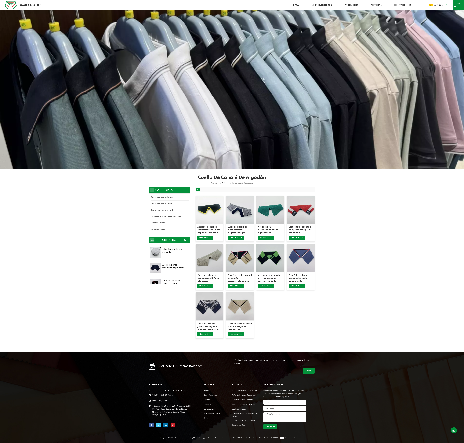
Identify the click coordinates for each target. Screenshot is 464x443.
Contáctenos (402, 5)
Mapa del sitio (243, 438)
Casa (296, 5)
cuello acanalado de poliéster (244, 420)
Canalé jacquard (158, 229)
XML (254, 438)
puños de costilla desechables (244, 390)
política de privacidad (269, 438)
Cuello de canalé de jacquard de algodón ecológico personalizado (208, 326)
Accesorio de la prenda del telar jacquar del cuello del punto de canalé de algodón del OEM (269, 278)
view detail (203, 237)
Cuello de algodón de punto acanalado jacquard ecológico (237, 230)
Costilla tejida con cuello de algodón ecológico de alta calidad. (300, 230)
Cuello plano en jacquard (162, 210)
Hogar (206, 390)
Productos (351, 5)
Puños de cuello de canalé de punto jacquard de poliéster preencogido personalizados (172, 282)
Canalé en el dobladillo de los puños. (167, 216)
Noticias (376, 5)
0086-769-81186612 (164, 395)
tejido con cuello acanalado (243, 404)
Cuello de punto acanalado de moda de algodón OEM (269, 230)
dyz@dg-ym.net (164, 401)
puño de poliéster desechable (244, 395)
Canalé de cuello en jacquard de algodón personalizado (298, 278)
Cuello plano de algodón (161, 204)
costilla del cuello (239, 425)
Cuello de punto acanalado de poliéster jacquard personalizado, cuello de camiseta (173, 266)
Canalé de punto (158, 223)
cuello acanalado (239, 409)
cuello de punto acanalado (243, 400)
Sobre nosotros (321, 5)
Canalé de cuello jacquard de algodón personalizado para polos (240, 278)
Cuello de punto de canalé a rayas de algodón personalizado (240, 326)
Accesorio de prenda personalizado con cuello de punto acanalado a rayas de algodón (208, 230)
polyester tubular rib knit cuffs (172, 250)
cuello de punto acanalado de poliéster (244, 415)
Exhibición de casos (212, 413)
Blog (206, 418)
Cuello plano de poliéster (162, 197)
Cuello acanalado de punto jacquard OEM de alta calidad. (208, 278)
